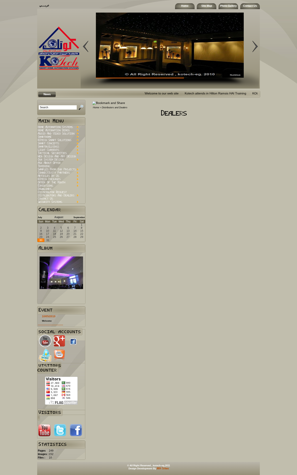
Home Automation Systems (55, 127)
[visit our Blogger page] (59, 360)
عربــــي (44, 5)
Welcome (47, 321)
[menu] (58, 164)
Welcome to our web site (150, 93)
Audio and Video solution (56, 133)
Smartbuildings (48, 146)
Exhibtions (45, 185)
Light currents (48, 149)
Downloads (45, 189)
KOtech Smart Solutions (54, 140)
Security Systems (50, 202)
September (79, 217)
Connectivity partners (54, 172)
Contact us (45, 198)
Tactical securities (52, 153)
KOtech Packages (49, 179)
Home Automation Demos (54, 130)
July (40, 217)
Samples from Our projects (57, 169)
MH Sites (163, 468)
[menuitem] (58, 127)
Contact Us (250, 5)
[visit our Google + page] (59, 346)
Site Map (206, 5)
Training (44, 166)
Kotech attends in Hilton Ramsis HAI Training (204, 93)
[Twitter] (60, 435)
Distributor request (52, 192)
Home (185, 5)
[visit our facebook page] (73, 345)
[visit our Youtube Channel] (45, 346)
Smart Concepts (48, 143)
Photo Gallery (228, 5)
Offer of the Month (51, 182)
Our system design (51, 159)
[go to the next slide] (85, 73)
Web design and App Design (57, 156)
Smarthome (45, 136)
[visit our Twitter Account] (45, 360)
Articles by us (48, 176)
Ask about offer (49, 162)
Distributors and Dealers (56, 195)
